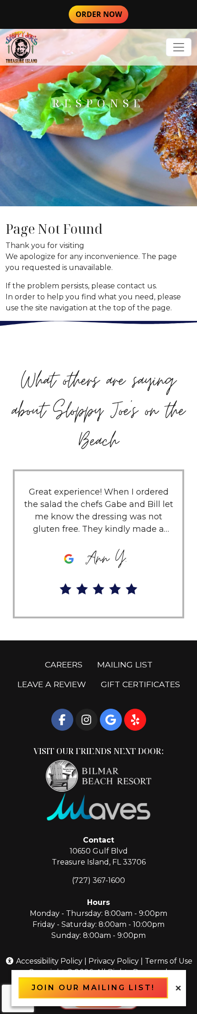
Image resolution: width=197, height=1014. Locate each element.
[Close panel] (178, 987)
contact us (136, 285)
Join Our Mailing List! (93, 987)
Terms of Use (168, 961)
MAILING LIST (125, 664)
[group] (98, 543)
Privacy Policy (113, 961)
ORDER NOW (102, 14)
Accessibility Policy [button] (48, 961)
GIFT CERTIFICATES (144, 684)
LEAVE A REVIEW (55, 684)
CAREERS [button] (67, 664)
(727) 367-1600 (98, 880)
